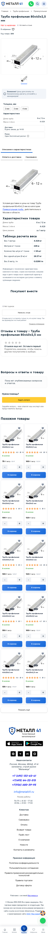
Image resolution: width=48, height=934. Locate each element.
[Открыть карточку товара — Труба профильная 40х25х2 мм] (12, 662)
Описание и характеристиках (16, 150)
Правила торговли (24, 880)
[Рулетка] (43, 913)
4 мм (25, 109)
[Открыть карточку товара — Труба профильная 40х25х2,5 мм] (36, 662)
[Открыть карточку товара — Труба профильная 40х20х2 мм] (36, 549)
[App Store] (15, 743)
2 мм (7, 109)
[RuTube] (27, 753)
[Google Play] (34, 743)
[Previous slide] (5, 56)
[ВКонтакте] (20, 753)
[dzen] (34, 753)
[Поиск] (37, 4)
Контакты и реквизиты (24, 850)
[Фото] (24, 56)
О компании (24, 840)
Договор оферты (24, 885)
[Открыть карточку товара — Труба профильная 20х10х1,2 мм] (12, 436)
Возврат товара (24, 830)
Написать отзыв (24, 313)
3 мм (16, 109)
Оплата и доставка (11, 157)
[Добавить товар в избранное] (19, 428)
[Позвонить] (31, 4)
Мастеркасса (33, 896)
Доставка (24, 814)
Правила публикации (36, 324)
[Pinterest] (13, 753)
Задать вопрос (24, 400)
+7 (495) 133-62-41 (24, 775)
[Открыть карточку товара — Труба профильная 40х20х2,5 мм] (12, 605)
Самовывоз (31, 157)
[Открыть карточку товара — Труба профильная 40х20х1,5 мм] (12, 549)
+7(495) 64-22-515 (24, 780)
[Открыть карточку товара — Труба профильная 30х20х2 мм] (36, 493)
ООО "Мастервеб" (33, 914)
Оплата (24, 825)
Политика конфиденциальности (24, 863)
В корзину (12, 475)
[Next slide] (43, 56)
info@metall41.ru (24, 791)
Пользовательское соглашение (24, 868)
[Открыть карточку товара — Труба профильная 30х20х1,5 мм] (12, 493)
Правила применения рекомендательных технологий (24, 874)
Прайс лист (24, 835)
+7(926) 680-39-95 (24, 784)
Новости (24, 845)
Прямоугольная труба (13, 209)
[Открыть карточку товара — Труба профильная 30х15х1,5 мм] (36, 436)
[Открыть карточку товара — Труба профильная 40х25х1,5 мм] (36, 605)
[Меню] (44, 4)
